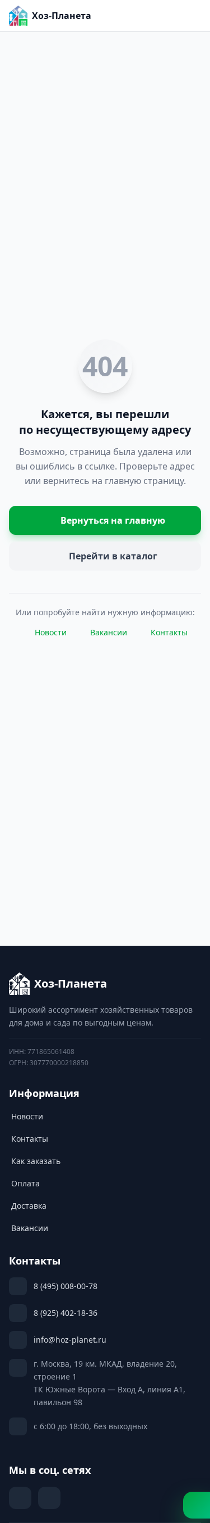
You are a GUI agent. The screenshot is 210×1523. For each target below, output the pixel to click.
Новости (51, 632)
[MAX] (49, 1498)
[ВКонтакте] (20, 1498)
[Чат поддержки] (196, 1505)
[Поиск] (140, 15)
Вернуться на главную (112, 520)
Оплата (25, 1183)
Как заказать (35, 1161)
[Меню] (190, 15)
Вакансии (108, 632)
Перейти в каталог (113, 556)
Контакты (169, 632)
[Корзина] (165, 15)
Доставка (28, 1205)
